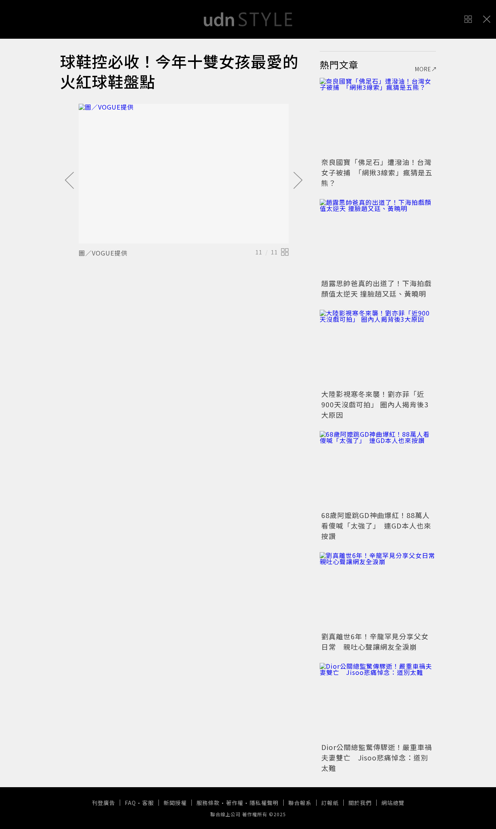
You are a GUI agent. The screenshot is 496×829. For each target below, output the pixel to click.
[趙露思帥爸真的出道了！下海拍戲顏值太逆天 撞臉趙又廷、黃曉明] (378, 237)
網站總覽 (393, 803)
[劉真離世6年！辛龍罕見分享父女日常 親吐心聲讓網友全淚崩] (378, 591)
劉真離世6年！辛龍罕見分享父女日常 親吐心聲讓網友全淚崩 (375, 641)
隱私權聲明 (264, 802)
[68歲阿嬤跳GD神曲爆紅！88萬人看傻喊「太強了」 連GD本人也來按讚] (378, 469)
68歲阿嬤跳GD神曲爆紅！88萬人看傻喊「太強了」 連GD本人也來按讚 (376, 525)
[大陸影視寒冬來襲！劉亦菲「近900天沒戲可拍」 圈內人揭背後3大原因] (378, 348)
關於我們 (360, 803)
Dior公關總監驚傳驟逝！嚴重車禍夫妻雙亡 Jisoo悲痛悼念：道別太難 (376, 757)
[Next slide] (298, 181)
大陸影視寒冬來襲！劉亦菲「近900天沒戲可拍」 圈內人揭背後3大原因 (375, 404)
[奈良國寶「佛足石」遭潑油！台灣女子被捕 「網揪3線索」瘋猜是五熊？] (378, 116)
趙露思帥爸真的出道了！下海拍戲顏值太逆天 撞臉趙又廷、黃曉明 (376, 288)
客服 (148, 802)
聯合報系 (300, 803)
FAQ (130, 802)
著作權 (234, 802)
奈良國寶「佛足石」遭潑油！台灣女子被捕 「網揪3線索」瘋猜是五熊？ (376, 172)
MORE (423, 69)
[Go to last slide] (69, 181)
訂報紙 (330, 803)
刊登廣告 (103, 803)
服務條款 (208, 802)
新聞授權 (175, 803)
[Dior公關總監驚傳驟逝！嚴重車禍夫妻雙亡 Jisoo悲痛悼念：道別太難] (378, 701)
